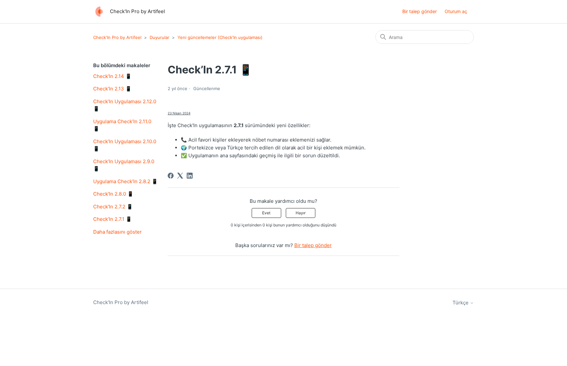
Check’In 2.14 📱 (112, 76)
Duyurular (159, 37)
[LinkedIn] (190, 176)
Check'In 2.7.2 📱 (113, 206)
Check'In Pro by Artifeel (117, 37)
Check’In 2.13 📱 (112, 89)
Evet (266, 212)
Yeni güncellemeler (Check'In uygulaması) (220, 37)
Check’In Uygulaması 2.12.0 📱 (124, 105)
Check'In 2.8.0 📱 (113, 194)
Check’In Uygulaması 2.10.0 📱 (124, 145)
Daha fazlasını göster (117, 232)
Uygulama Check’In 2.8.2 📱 (125, 181)
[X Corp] (180, 176)
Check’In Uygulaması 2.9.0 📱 (123, 165)
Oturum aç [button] (456, 11)
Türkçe (461, 302)
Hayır (300, 212)
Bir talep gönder (419, 11)
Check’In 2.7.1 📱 (112, 219)
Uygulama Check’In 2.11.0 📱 (122, 125)
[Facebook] (171, 176)
